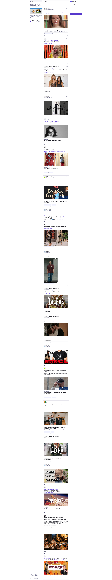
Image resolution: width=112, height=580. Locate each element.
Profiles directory (40, 574)
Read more (45, 532)
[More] (67, 35)
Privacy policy (31, 575)
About (35, 574)
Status (37, 574)
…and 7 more (57, 397)
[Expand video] (54, 281)
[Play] (45, 281)
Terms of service (36, 575)
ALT (67, 573)
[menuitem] (51, 270)
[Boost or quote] (50, 35)
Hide (67, 101)
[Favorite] (56, 35)
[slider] (50, 280)
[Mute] (46, 281)
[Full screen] (56, 281)
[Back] (44, 1)
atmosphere (56, 529)
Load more (56, 578)
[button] (51, 270)
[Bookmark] (61, 35)
